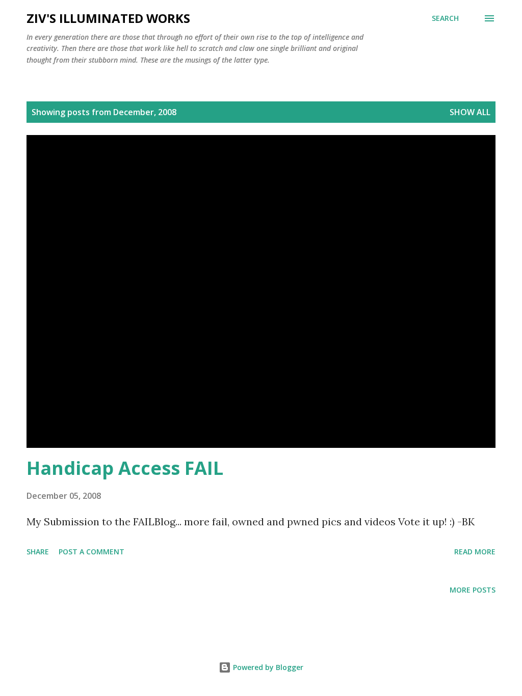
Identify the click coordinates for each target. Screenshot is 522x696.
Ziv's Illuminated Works (108, 18)
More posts (472, 590)
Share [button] (38, 551)
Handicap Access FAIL (125, 468)
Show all (470, 112)
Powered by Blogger (267, 667)
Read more (474, 551)
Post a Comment (91, 551)
